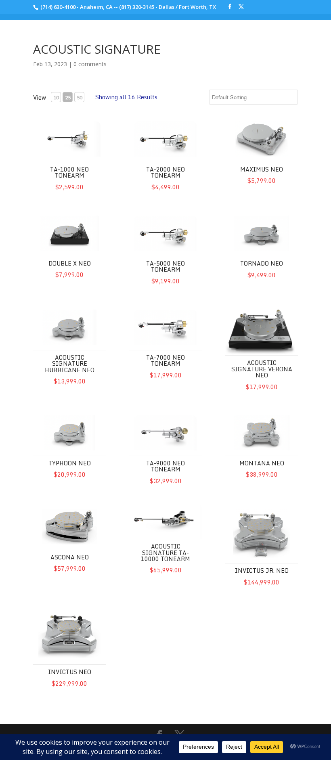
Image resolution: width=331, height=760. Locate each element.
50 (79, 97)
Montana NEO (261, 463)
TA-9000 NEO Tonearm (165, 466)
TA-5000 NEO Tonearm (165, 266)
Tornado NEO (261, 263)
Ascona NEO (69, 557)
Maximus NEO (261, 169)
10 (56, 97)
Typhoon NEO (69, 463)
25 (68, 97)
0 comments (90, 64)
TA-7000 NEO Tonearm (165, 360)
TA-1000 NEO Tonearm (69, 172)
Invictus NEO (69, 671)
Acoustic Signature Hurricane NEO (69, 364)
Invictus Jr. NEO (262, 570)
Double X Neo (69, 263)
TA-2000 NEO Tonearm (165, 172)
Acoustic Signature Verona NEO (261, 369)
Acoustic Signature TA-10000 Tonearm (165, 552)
